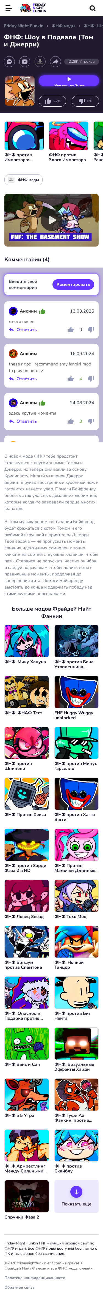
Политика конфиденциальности (34, 1277)
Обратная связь (19, 1287)
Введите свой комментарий (23, 284)
